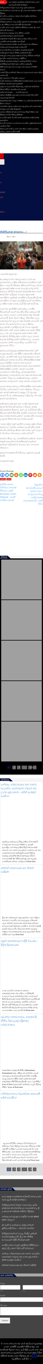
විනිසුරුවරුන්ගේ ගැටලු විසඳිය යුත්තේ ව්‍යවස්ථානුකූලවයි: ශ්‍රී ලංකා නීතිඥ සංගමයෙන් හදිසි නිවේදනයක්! (19, 1236)
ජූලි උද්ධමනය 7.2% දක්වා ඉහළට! (12, 78)
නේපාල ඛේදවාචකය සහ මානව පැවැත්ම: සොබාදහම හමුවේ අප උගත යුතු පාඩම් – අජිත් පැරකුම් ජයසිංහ (21, 1256)
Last (24, 1291)
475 (31, 1169)
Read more (31, 861)
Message (4, 1305)
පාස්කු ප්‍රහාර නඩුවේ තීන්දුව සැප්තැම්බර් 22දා (16, 53)
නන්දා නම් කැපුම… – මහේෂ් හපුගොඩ (14, 92)
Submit (5, 1320)
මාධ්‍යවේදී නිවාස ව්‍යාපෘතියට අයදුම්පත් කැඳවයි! (17, 50)
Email (3, 1296)
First (1, 1291)
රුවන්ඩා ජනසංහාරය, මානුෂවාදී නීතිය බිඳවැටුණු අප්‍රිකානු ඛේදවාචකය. (19, 1020)
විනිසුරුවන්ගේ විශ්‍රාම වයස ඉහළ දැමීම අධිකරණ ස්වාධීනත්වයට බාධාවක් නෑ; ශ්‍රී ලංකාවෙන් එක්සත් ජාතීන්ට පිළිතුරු (21, 10)
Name (3, 1283)
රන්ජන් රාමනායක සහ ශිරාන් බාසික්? (19, 1265)
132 (31, 767)
